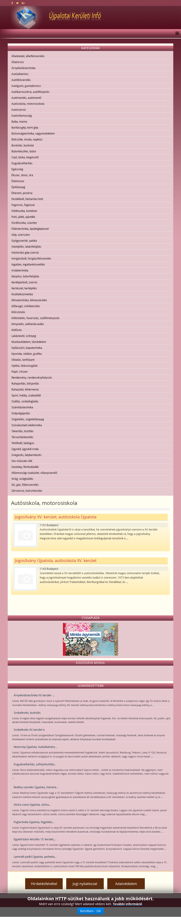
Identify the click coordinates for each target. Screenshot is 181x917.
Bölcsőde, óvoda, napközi (26, 139)
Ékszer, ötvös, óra (22, 175)
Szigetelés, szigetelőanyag (27, 419)
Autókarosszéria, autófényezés (30, 91)
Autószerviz (18, 109)
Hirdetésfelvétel (44, 883)
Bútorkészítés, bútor (23, 151)
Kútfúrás (16, 330)
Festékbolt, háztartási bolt (27, 199)
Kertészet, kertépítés (24, 288)
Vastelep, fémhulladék (25, 467)
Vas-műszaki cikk (21, 461)
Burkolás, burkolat (22, 145)
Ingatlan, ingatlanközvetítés (28, 264)
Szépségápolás (20, 413)
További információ (127, 904)
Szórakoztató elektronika (26, 425)
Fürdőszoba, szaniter (24, 222)
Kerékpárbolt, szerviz (24, 282)
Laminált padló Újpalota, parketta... (35, 856)
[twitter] (17, 3)
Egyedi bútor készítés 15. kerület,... (35, 839)
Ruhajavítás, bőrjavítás (25, 383)
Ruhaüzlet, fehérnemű (25, 389)
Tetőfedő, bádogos (22, 443)
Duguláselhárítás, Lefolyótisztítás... (35, 764)
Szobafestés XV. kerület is (29, 729)
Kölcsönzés (18, 312)
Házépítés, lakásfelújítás (26, 246)
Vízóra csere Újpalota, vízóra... (32, 804)
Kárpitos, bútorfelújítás (25, 276)
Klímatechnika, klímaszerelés (29, 300)
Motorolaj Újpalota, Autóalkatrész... (35, 747)
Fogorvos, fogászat (23, 205)
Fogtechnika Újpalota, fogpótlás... (34, 822)
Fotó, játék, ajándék (23, 217)
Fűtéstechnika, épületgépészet (30, 228)
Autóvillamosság (21, 115)
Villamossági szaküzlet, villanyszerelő (34, 472)
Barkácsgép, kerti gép (24, 127)
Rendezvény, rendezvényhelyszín (31, 377)
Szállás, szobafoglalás (24, 401)
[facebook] (12, 3)
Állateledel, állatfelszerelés (28, 56)
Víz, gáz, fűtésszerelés (25, 484)
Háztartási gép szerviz (25, 252)
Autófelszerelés (21, 80)
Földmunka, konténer (24, 211)
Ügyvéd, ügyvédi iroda (25, 449)
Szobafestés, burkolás (27, 712)
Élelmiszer (17, 181)
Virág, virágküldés (22, 478)
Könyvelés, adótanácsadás (27, 324)
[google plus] (23, 3)
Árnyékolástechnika (23, 68)
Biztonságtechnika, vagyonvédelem (33, 133)
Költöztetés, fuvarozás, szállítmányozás (35, 318)
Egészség (17, 169)
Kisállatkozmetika (22, 294)
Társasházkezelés (22, 437)
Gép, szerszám (20, 234)
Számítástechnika (22, 407)
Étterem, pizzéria (21, 193)
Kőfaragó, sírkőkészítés (25, 306)
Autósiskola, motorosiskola (27, 103)
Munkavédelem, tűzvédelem (28, 342)
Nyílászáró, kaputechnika (26, 347)
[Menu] (176, 33)
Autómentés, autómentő (26, 97)
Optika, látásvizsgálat (24, 365)
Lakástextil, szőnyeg (23, 336)
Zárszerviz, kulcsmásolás (26, 490)
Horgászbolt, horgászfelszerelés (31, 258)
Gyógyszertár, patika (24, 240)
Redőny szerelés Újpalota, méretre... (36, 787)
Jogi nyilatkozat (85, 883)
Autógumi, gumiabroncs (26, 86)
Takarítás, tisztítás (22, 431)
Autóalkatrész (19, 74)
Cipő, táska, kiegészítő (25, 157)
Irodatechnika (19, 270)
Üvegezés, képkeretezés (26, 455)
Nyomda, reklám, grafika (26, 353)
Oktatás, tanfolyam (23, 359)
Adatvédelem (126, 883)
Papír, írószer (19, 371)
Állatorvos (17, 62)
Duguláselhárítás (21, 163)
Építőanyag (18, 187)
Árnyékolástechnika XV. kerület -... (34, 695)
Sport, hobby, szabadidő (26, 395)
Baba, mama (19, 121)
